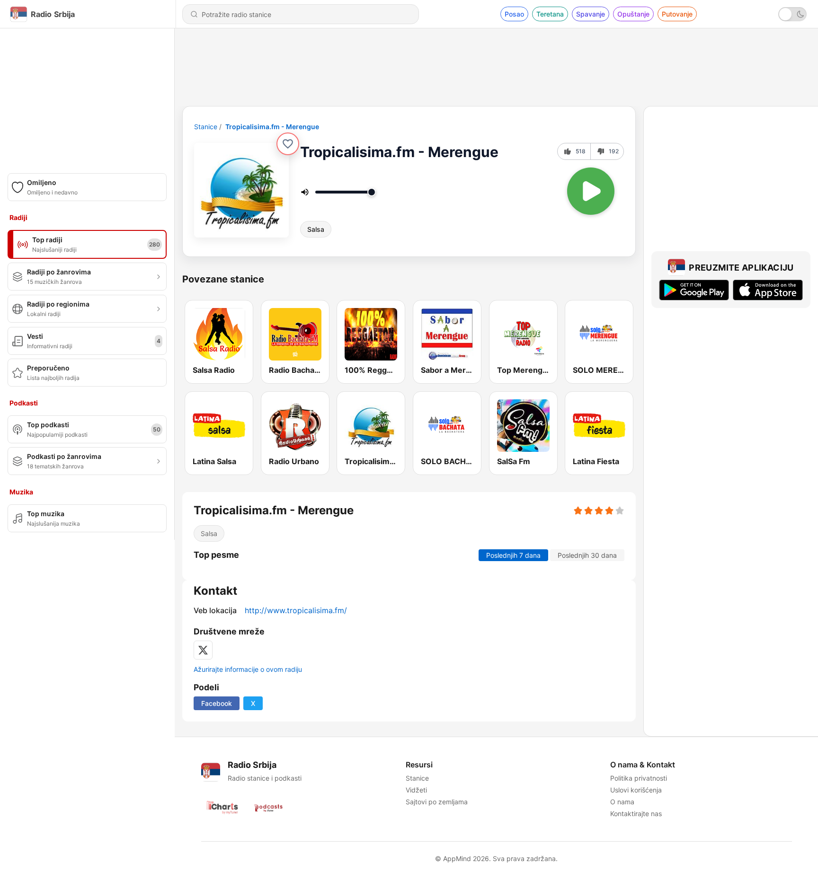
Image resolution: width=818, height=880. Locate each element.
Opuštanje (633, 14)
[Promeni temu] (792, 14)
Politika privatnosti (638, 778)
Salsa (315, 229)
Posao (514, 14)
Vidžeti (416, 790)
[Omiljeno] (287, 143)
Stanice (205, 127)
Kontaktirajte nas (636, 814)
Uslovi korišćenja (636, 790)
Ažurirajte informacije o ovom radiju (248, 669)
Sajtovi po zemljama (437, 802)
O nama (622, 802)
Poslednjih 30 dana (587, 555)
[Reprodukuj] (590, 191)
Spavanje (590, 14)
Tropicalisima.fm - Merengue (272, 127)
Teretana (550, 14)
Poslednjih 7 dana (513, 555)
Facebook (216, 703)
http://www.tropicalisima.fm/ (296, 610)
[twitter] (203, 650)
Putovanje (677, 14)
